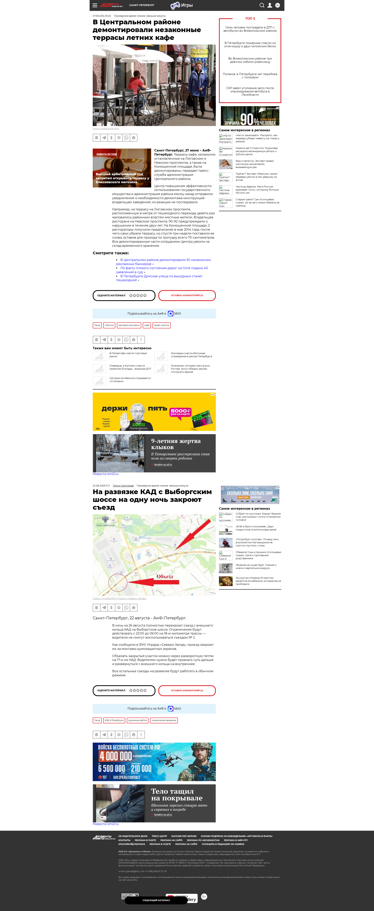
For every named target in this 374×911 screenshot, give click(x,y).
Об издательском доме (132, 836)
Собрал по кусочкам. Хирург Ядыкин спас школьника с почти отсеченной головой (258, 516)
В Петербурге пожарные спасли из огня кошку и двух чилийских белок (250, 44)
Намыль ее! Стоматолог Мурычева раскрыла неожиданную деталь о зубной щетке (257, 151)
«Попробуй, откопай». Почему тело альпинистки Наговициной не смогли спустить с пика (257, 542)
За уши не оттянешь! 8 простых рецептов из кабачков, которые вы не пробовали (258, 580)
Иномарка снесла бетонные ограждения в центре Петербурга (191, 355)
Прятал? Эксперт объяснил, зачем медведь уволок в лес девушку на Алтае (256, 176)
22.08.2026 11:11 (101, 485)
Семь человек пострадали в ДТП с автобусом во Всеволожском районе (250, 29)
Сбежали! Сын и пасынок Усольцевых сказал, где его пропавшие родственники (258, 555)
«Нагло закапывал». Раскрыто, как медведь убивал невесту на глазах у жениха (257, 138)
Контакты (124, 840)
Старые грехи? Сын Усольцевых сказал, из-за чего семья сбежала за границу (257, 202)
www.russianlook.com (106, 128)
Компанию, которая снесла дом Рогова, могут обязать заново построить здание (190, 368)
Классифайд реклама (131, 844)
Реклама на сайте (172, 840)
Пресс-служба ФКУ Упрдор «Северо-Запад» (119, 598)
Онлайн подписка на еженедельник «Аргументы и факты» (237, 836)
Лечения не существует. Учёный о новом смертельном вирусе (256, 567)
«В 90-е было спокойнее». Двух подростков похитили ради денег (256, 528)
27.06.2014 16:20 (102, 15)
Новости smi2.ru (106, 474)
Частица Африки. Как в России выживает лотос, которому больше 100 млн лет (257, 189)
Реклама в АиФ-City (236, 840)
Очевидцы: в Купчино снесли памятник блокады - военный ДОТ (130, 367)
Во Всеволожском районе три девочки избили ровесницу (250, 60)
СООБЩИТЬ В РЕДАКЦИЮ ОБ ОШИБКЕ (223, 844)
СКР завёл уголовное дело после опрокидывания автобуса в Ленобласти (250, 91)
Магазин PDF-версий (183, 836)
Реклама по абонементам (203, 840)
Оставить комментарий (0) (187, 295)
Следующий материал (156, 900)
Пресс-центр (159, 836)
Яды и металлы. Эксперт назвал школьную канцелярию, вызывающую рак (255, 164)
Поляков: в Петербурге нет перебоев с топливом (250, 76)
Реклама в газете (145, 840)
